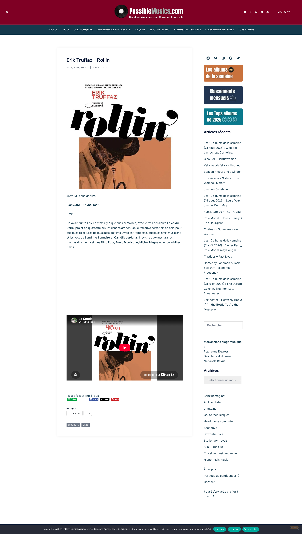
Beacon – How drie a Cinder (222, 171)
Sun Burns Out (213, 447)
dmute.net (211, 408)
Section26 (210, 427)
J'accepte (220, 529)
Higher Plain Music (216, 459)
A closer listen (213, 402)
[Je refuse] (298, 529)
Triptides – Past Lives (218, 256)
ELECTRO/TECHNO (160, 29)
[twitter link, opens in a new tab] (250, 12)
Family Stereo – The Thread (222, 211)
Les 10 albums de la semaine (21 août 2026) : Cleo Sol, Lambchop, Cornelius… (222, 147)
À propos (210, 469)
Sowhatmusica (213, 434)
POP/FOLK (53, 29)
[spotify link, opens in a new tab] (261, 12)
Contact (209, 482)
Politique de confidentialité (221, 475)
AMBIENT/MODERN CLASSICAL (114, 29)
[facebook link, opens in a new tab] (244, 12)
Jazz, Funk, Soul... (78, 67)
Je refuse (234, 529)
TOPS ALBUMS (246, 29)
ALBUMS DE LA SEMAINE (187, 29)
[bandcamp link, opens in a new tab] (267, 12)
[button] (7, 12)
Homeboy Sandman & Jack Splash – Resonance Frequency (222, 267)
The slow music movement (222, 453)
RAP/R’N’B (140, 29)
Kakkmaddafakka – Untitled (222, 165)
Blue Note (73, 425)
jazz (85, 425)
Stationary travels (215, 440)
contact (284, 12)
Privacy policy (251, 529)
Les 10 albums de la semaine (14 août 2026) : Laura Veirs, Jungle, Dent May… (222, 200)
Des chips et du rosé (217, 356)
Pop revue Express (216, 351)
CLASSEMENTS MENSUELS (219, 29)
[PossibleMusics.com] (151, 12)
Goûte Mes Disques (216, 415)
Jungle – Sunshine (216, 189)
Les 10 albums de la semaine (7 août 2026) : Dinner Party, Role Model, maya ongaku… (223, 245)
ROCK (66, 29)
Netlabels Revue (214, 361)
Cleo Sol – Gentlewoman (220, 159)
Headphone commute (218, 421)
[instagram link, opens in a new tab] (256, 12)
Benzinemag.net (215, 396)
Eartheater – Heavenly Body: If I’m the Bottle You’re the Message (223, 304)
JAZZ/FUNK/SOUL (83, 29)
